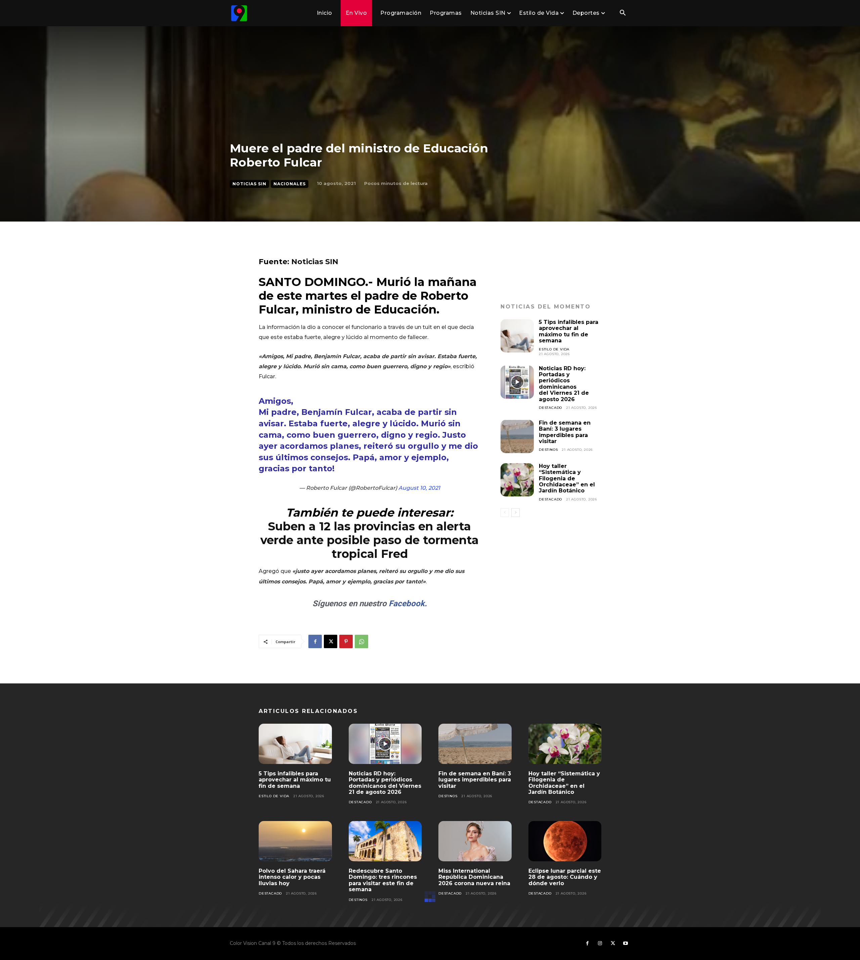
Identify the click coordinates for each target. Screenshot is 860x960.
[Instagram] (600, 943)
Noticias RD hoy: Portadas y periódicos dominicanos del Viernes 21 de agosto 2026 (564, 383)
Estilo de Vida (554, 349)
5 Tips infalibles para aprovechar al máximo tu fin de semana (568, 331)
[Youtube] (625, 943)
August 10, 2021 (419, 488)
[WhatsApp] (361, 641)
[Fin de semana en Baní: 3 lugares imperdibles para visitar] (517, 436)
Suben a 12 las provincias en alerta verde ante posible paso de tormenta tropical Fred (369, 540)
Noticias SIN (249, 183)
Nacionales (289, 183)
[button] (622, 13)
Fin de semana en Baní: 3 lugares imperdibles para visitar (565, 432)
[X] (330, 641)
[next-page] (515, 512)
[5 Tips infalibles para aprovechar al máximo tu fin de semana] (517, 335)
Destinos (548, 449)
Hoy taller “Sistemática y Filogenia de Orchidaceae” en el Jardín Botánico (567, 478)
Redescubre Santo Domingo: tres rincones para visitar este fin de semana (383, 880)
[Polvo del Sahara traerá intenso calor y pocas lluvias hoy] (295, 841)
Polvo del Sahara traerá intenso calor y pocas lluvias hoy (292, 877)
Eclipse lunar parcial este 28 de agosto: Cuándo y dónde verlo (564, 877)
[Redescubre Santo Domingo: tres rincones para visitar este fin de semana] (385, 841)
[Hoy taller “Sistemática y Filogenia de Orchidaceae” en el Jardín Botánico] (517, 479)
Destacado (550, 407)
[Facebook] (315, 641)
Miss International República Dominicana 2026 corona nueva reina (474, 877)
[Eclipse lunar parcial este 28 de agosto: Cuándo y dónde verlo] (565, 841)
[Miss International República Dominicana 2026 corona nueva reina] (475, 841)
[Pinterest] (346, 641)
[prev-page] (505, 512)
